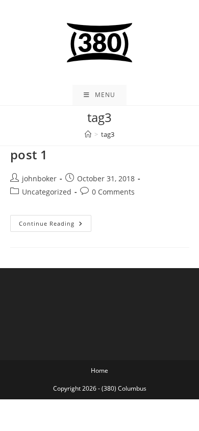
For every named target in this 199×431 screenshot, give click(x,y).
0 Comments (113, 192)
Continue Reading (55, 225)
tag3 (107, 134)
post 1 (29, 154)
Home (99, 370)
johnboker (39, 178)
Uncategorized (46, 192)
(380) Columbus (124, 388)
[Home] (88, 134)
